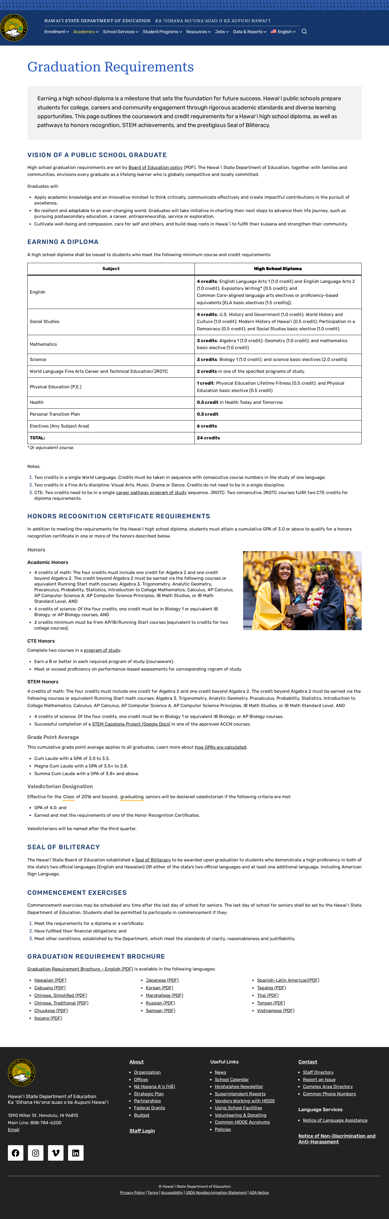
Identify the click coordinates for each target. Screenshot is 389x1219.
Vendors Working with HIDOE (245, 1101)
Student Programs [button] (160, 31)
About (136, 1062)
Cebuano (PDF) (50, 988)
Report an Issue (319, 1079)
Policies (223, 1129)
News (220, 1072)
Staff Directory (318, 1072)
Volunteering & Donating (241, 1115)
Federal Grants (149, 1108)
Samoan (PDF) (160, 1010)
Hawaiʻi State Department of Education (97, 21)
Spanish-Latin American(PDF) (288, 980)
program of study (102, 650)
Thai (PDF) (268, 995)
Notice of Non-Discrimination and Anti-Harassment (337, 1139)
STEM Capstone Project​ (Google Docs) (131, 724)
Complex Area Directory (328, 1086)
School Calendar (232, 1079)
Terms (153, 1192)
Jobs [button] (220, 31)
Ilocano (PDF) (48, 1018)
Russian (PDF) (160, 1003)
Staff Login (142, 1131)
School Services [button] (119, 31)
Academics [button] (84, 31)
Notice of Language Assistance (335, 1120)
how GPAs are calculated (220, 747)
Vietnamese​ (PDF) (275, 1010)
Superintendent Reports (240, 1094)
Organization (147, 1072)
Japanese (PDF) (162, 980)
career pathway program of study (151, 492)
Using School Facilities (238, 1108)
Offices (141, 1079)
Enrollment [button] (54, 31)
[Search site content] (304, 30)
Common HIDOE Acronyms (242, 1122)
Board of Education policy (156, 167)
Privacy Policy (132, 1192)
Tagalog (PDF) (271, 988)
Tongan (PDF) (271, 1003)
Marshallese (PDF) (164, 995)
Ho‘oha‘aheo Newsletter (239, 1086)
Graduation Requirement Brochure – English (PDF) (80, 969)
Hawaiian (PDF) (50, 980)
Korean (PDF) (159, 988)
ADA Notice (259, 1192)
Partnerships (147, 1101)
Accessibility (172, 1192)
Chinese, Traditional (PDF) (61, 1003)
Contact (307, 1062)
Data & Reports (248, 31)
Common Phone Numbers (329, 1094)
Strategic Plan (149, 1094)
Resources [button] (196, 31)
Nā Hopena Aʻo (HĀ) (154, 1086)
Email (13, 1129)
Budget (142, 1115)
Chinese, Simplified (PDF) (60, 995)
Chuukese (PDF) (51, 1010)
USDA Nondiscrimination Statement (216, 1192)
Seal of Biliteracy (153, 860)
